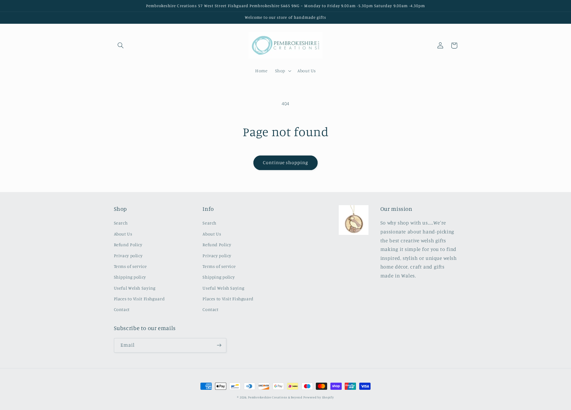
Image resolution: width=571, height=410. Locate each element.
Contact (122, 309)
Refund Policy (128, 244)
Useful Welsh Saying (135, 287)
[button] (121, 45)
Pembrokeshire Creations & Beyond (275, 397)
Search (121, 222)
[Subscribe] (219, 345)
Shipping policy (130, 276)
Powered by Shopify (318, 397)
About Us (123, 233)
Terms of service (130, 266)
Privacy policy (128, 255)
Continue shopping (285, 162)
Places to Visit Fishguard (139, 298)
